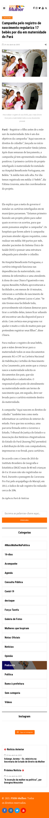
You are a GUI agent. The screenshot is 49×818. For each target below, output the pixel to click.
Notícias (7, 17)
